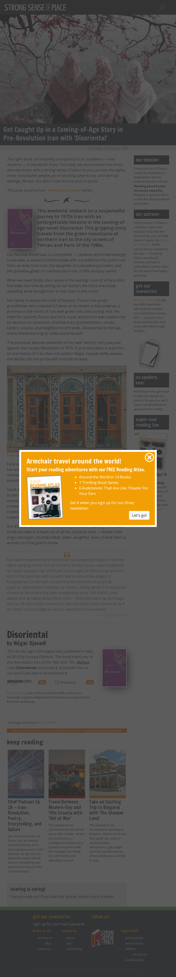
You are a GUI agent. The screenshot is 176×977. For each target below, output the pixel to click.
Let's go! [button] (139, 515)
